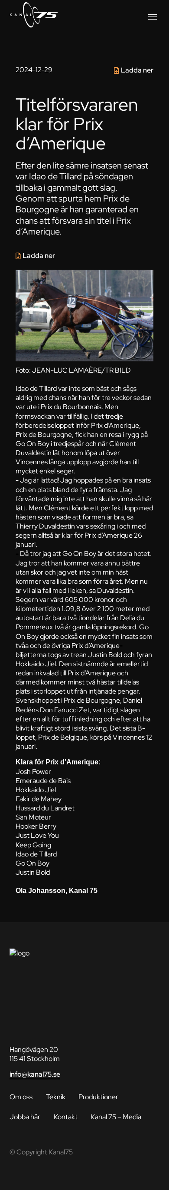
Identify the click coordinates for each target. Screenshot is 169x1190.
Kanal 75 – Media (116, 1116)
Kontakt (66, 1116)
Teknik (55, 1096)
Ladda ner (137, 70)
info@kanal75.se (35, 1074)
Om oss (21, 1096)
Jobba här (25, 1116)
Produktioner (98, 1096)
